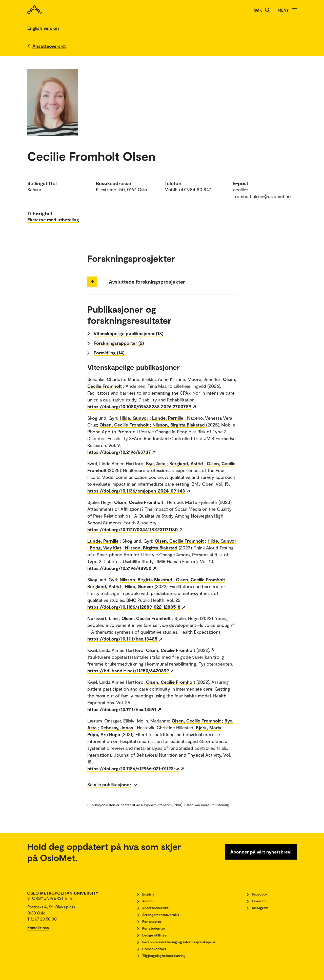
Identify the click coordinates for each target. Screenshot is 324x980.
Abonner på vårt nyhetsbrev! (261, 852)
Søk (258, 10)
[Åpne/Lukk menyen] (294, 10)
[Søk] (267, 10)
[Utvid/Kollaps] (92, 281)
